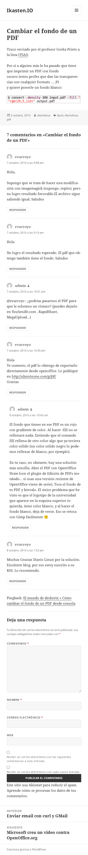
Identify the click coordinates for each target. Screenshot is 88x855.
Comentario (18, 643)
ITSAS (23, 54)
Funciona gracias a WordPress (26, 849)
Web (10, 735)
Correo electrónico (25, 717)
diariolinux (43, 115)
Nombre (14, 700)
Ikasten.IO (20, 10)
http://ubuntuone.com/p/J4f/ (34, 376)
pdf (9, 119)
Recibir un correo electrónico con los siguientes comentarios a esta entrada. (39, 759)
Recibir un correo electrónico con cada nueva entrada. (43, 772)
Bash (60, 115)
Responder (17, 210)
